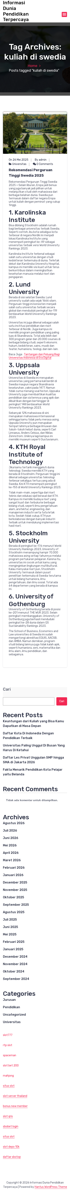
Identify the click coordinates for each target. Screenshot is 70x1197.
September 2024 (16, 979)
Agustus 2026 (14, 823)
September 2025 (16, 905)
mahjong (8, 1075)
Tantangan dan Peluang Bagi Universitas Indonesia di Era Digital (34, 356)
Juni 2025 (10, 927)
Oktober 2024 (13, 971)
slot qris (8, 1116)
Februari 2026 (14, 867)
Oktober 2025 (13, 897)
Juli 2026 (10, 830)
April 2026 (11, 853)
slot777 (7, 1035)
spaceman (9, 1055)
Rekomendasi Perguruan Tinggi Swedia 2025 (30, 173)
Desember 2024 (15, 956)
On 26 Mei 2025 (18, 159)
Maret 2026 (12, 860)
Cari (7, 689)
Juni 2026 (10, 838)
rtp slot (7, 1045)
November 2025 (15, 890)
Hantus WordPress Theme (51, 1187)
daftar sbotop (12, 1157)
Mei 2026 (10, 845)
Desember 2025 (15, 882)
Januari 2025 (13, 949)
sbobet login (10, 1126)
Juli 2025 (10, 919)
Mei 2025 (10, 934)
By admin (40, 159)
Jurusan (9, 1000)
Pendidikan (11, 1007)
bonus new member (15, 1106)
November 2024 (15, 964)
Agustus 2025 (13, 912)
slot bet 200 (11, 1065)
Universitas (19, 164)
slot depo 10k (11, 1146)
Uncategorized (14, 1014)
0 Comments (44, 164)
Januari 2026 (13, 875)
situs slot (9, 1085)
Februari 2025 (13, 942)
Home (32, 66)
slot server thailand (15, 1096)
